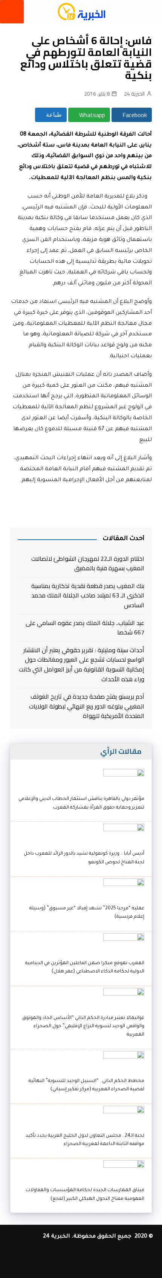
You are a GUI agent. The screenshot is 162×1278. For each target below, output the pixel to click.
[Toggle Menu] (12, 11)
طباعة (53, 114)
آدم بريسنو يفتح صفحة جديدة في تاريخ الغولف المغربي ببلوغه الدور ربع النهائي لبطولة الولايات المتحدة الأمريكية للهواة (86, 706)
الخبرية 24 (134, 94)
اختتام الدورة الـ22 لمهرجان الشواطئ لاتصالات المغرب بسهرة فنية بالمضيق (87, 563)
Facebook (134, 114)
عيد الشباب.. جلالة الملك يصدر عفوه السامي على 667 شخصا (85, 627)
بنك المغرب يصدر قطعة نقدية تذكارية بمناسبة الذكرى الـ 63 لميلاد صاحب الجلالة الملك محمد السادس (87, 595)
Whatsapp (91, 114)
